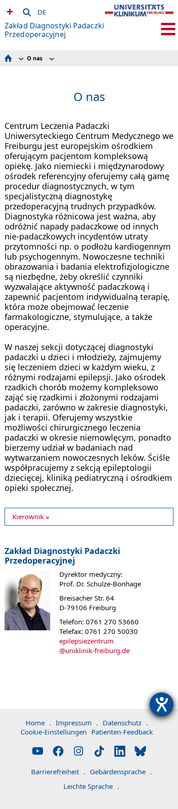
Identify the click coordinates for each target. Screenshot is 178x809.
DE (41, 10)
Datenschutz (125, 722)
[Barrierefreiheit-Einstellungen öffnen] (161, 704)
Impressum (77, 722)
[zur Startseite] (139, 18)
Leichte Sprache (91, 786)
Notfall (9, 11)
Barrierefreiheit (58, 771)
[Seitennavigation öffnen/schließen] (168, 29)
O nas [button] (34, 58)
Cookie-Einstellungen (54, 731)
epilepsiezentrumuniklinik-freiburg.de (94, 645)
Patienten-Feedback (122, 731)
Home (38, 722)
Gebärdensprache (121, 771)
